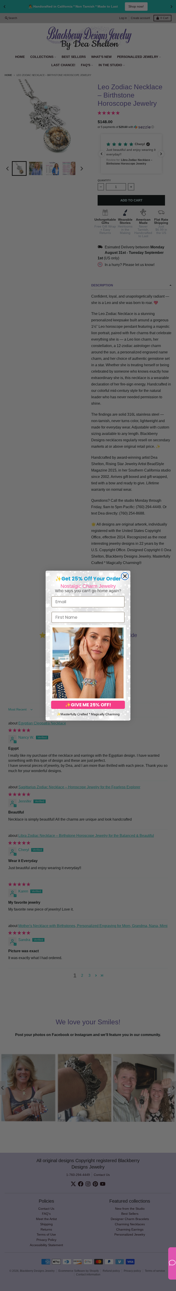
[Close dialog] (125, 576)
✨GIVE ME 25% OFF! (88, 705)
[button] (88, 662)
